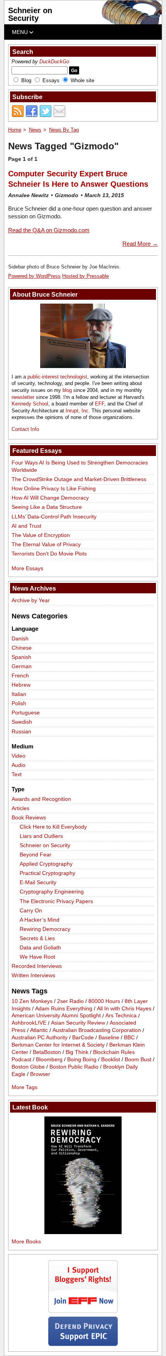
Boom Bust (138, 1059)
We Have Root (37, 957)
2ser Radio (70, 1001)
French (20, 675)
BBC (129, 1037)
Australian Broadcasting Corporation (97, 1030)
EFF (99, 404)
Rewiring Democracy (45, 929)
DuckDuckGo (54, 61)
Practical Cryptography (47, 873)
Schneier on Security (30, 14)
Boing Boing (82, 1059)
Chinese (22, 648)
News (35, 130)
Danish (20, 638)
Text (17, 774)
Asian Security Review (78, 1023)
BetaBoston (47, 1052)
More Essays (27, 568)
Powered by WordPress (34, 276)
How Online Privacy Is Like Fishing (54, 488)
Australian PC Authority (40, 1037)
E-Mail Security (38, 882)
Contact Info (25, 429)
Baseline (108, 1037)
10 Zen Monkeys (32, 1001)
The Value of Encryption (41, 535)
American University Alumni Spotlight (56, 1016)
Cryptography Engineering (52, 891)
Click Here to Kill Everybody (53, 827)
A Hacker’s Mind (39, 920)
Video (18, 756)
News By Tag (64, 130)
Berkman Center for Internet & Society (58, 1045)
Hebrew (21, 685)
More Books (26, 1241)
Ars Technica (121, 1016)
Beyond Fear (35, 854)
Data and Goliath (40, 947)
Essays (50, 80)
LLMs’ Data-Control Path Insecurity (54, 516)
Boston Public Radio (73, 1067)
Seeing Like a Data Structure (47, 507)
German (22, 666)
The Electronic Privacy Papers (56, 901)
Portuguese (26, 712)
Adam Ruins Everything (63, 1008)
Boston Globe (28, 1067)
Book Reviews (29, 817)
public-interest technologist (57, 377)
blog (67, 390)
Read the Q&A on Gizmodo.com (49, 230)
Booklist (110, 1059)
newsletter (23, 397)
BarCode (83, 1037)
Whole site (82, 80)
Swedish (22, 722)
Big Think (77, 1052)
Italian (19, 694)
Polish (19, 703)
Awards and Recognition (41, 799)
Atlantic (39, 1030)
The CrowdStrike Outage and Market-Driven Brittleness (79, 479)
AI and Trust (26, 526)
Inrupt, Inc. (78, 411)
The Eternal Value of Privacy (46, 544)
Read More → (140, 243)
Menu (20, 32)
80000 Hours (104, 1001)
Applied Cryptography (46, 864)
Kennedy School (30, 404)
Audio (18, 765)
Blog (26, 80)
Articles (20, 808)
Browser (40, 1074)
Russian (21, 731)
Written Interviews (33, 975)
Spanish (21, 657)
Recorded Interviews (37, 966)
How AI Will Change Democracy (50, 498)
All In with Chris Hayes (124, 1008)
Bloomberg (49, 1059)
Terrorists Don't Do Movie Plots (49, 554)
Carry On (31, 910)
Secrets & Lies (37, 938)
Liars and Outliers (41, 836)
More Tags (24, 1087)
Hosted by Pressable (85, 276)
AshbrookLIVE (29, 1023)
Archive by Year (31, 600)
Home (14, 130)
